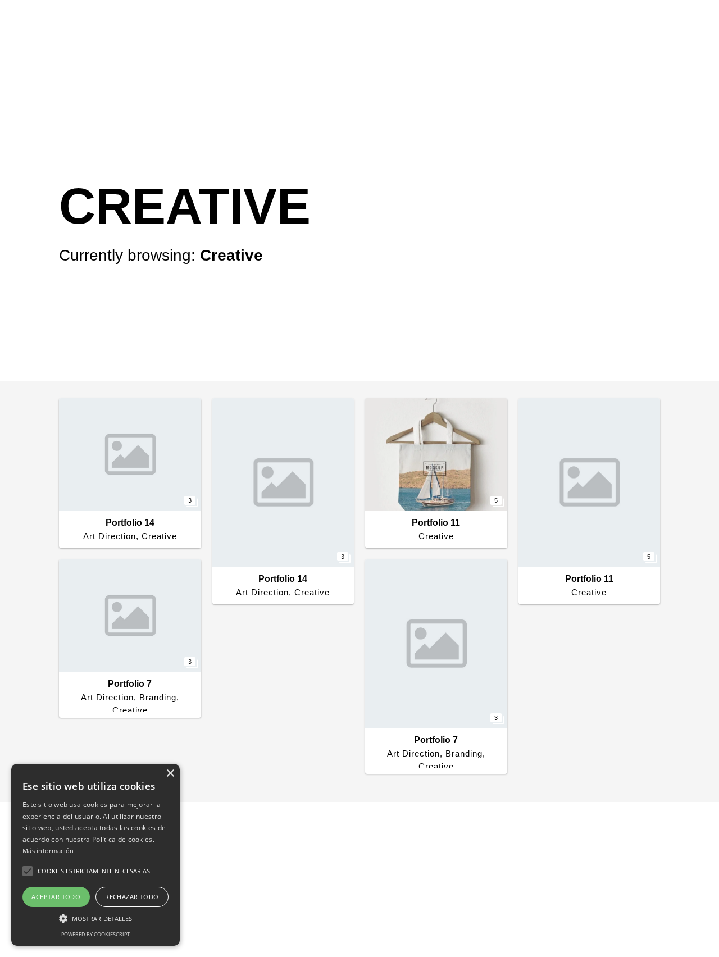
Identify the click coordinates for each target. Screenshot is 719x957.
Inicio (359, 26)
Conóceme (425, 26)
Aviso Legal (567, 878)
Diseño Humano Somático (539, 26)
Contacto (651, 26)
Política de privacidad (406, 878)
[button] (95, 918)
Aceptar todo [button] (55, 896)
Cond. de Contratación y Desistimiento (439, 892)
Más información (48, 850)
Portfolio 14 (130, 522)
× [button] (170, 773)
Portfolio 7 (130, 684)
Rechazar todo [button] (131, 896)
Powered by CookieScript (95, 934)
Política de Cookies (496, 878)
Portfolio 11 (436, 522)
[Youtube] (704, 911)
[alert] (95, 855)
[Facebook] (671, 911)
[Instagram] (687, 911)
